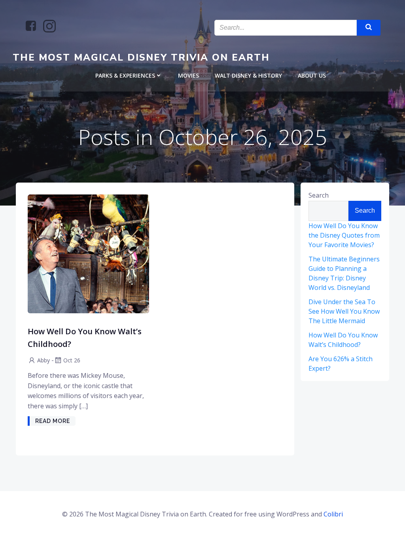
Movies (188, 75)
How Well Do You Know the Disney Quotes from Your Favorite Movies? (344, 235)
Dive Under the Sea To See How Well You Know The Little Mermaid (344, 311)
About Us (312, 75)
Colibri (333, 514)
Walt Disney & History (248, 75)
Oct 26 (71, 360)
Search (318, 195)
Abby (43, 360)
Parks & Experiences (125, 75)
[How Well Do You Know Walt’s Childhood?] (88, 253)
